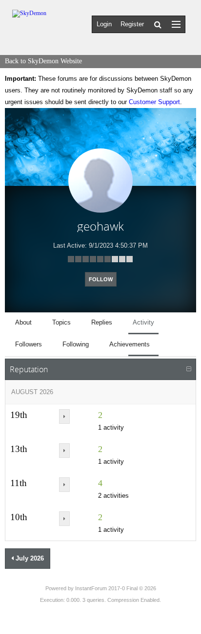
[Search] (157, 24)
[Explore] (176, 24)
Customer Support (154, 102)
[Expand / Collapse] (188, 369)
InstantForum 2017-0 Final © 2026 (115, 588)
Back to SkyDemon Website (43, 61)
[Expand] (64, 416)
